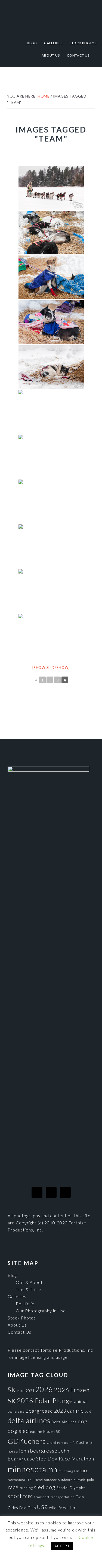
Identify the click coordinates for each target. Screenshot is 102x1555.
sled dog (44, 1487)
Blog (12, 1275)
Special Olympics (71, 1488)
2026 (44, 1389)
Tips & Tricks (29, 1289)
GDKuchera (27, 1441)
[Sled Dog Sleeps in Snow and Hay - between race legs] (51, 367)
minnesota (27, 1469)
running (26, 1488)
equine (36, 1431)
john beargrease (38, 1451)
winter (69, 1507)
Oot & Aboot (29, 1282)
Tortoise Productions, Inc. (51, 17)
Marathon (82, 1459)
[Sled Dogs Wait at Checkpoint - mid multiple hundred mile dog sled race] (51, 501)
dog (83, 1421)
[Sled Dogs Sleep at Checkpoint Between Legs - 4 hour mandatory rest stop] (51, 232)
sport (15, 1495)
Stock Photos (22, 1317)
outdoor (50, 1479)
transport (42, 1497)
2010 (20, 1391)
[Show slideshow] (51, 667)
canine (75, 1410)
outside (80, 1480)
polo (90, 1479)
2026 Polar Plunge (45, 1400)
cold (88, 1411)
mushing (65, 1471)
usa (42, 1506)
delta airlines (29, 1420)
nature (81, 1470)
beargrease (16, 1411)
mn (52, 1469)
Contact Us (19, 1331)
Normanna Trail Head (25, 1480)
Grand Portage (58, 1442)
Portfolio (25, 1303)
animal (81, 1401)
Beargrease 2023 (46, 1411)
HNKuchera (81, 1442)
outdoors (65, 1480)
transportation (63, 1497)
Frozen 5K (51, 1431)
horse (13, 1451)
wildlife (55, 1508)
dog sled (18, 1431)
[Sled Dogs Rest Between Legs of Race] (51, 322)
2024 (30, 1391)
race (13, 1487)
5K (12, 1390)
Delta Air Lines (64, 1422)
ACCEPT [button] (62, 1546)
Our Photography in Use (41, 1310)
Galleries (17, 1296)
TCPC (28, 1497)
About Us (17, 1324)
